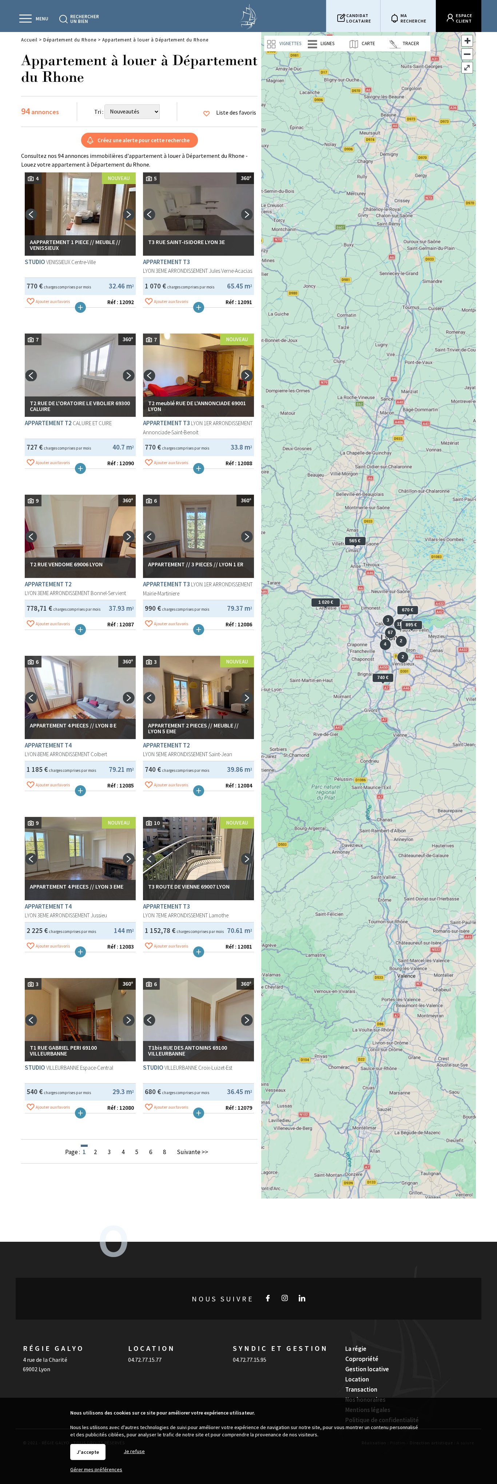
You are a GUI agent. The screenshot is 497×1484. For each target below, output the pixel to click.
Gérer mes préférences (96, 1469)
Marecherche (413, 18)
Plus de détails (80, 307)
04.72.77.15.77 (145, 1359)
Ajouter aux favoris (53, 301)
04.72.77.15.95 (249, 1359)
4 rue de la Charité (45, 1359)
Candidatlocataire (358, 18)
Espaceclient (464, 18)
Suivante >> (192, 1152)
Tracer (410, 43)
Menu (42, 19)
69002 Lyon (36, 1369)
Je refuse (134, 1451)
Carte (368, 43)
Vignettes (289, 43)
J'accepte (88, 1452)
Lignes (326, 43)
